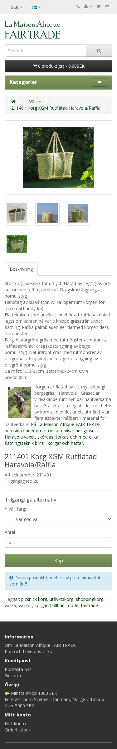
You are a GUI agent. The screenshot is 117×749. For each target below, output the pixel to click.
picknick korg (34, 599)
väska (10, 605)
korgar (41, 605)
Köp (58, 560)
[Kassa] (107, 6)
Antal (10, 532)
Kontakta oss (18, 669)
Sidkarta (13, 676)
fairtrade (89, 605)
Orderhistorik (18, 730)
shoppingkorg (89, 599)
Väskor (36, 102)
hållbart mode (64, 605)
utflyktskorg (61, 599)
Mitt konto (15, 723)
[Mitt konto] (88, 6)
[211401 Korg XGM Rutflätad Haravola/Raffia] (58, 157)
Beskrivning (21, 269)
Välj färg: (17, 509)
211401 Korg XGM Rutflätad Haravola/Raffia (55, 108)
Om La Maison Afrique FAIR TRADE (40, 645)
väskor (25, 605)
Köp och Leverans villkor (29, 651)
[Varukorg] (98, 6)
